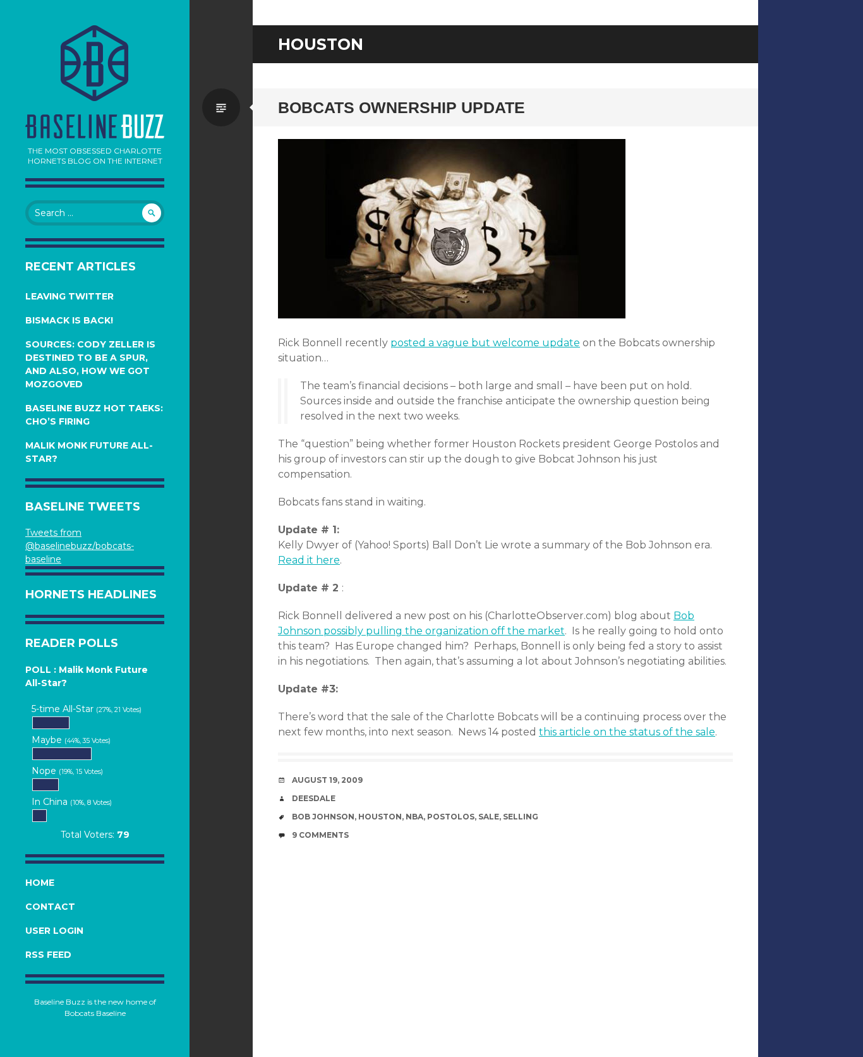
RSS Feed (48, 954)
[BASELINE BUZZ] (94, 63)
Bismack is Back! (69, 320)
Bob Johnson (323, 816)
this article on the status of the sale (627, 732)
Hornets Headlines (91, 594)
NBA (414, 816)
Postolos (450, 816)
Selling (520, 816)
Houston (380, 816)
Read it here (309, 560)
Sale (488, 816)
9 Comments (320, 835)
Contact (50, 906)
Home (39, 882)
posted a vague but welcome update (485, 343)
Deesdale (313, 798)
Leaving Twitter (69, 296)
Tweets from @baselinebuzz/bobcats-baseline (79, 546)
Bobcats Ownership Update (401, 107)
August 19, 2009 (327, 780)
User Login (54, 930)
